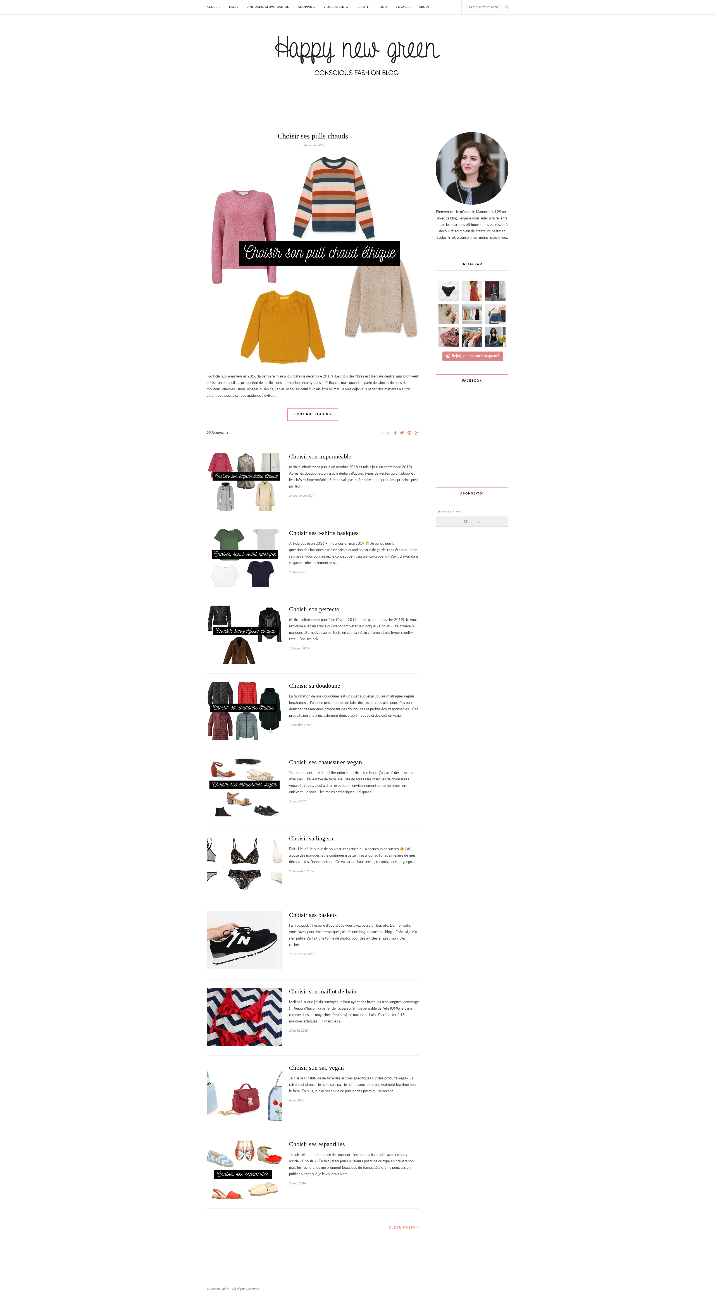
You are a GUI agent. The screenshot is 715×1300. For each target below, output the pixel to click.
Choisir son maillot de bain (322, 991)
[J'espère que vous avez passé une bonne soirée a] (495, 314)
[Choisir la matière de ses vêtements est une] (472, 314)
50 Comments (217, 432)
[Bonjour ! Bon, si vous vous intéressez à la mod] (495, 291)
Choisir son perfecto (314, 609)
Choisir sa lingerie (312, 838)
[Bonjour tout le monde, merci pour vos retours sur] (448, 337)
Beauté (363, 7)
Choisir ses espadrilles (317, 1144)
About (424, 7)
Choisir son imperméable (320, 456)
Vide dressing (335, 7)
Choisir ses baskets (313, 914)
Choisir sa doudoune (314, 685)
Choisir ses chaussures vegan (325, 762)
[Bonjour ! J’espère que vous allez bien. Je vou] (448, 291)
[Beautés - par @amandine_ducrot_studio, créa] (448, 314)
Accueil (213, 7)
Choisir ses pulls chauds (313, 136)
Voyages (403, 7)
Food (382, 7)
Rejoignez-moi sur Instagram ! (475, 356)
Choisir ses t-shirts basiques (324, 532)
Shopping (306, 7)
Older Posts (403, 1227)
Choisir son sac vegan (316, 1067)
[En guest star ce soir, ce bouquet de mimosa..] (495, 337)
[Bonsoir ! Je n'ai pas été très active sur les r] (472, 291)
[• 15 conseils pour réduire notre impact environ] (472, 337)
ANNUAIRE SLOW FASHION (268, 7)
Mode (234, 7)
